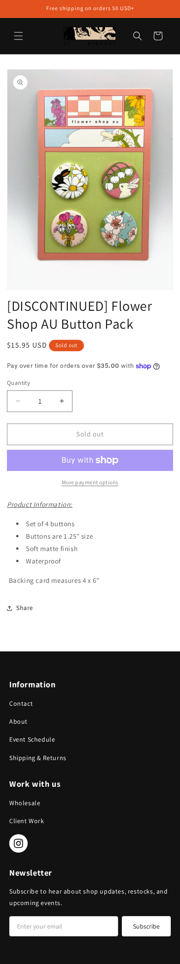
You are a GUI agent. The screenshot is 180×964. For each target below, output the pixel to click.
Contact (21, 703)
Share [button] (24, 608)
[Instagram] (18, 843)
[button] (18, 36)
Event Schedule (32, 739)
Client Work (26, 821)
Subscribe (146, 926)
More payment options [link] (90, 482)
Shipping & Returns (37, 758)
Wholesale (24, 803)
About (18, 721)
